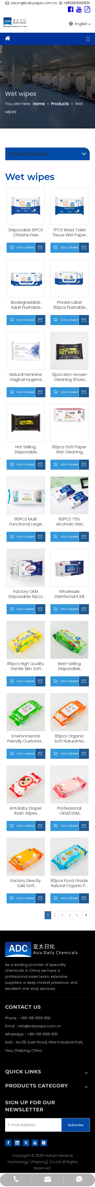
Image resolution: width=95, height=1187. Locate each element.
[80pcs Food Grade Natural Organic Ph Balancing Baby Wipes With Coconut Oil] (69, 856)
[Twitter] (26, 1142)
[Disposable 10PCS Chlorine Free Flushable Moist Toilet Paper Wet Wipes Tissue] (26, 206)
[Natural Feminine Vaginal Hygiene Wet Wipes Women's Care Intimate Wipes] (26, 350)
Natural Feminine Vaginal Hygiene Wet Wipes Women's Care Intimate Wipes (25, 377)
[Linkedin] (17, 1142)
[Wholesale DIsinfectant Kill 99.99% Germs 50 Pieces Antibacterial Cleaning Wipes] (69, 567)
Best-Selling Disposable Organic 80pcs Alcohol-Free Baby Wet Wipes (69, 666)
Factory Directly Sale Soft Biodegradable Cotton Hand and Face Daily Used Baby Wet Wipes (25, 883)
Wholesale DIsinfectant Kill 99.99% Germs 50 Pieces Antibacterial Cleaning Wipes (69, 594)
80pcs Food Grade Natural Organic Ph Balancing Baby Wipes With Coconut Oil (69, 883)
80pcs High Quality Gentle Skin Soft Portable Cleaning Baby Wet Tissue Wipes (25, 666)
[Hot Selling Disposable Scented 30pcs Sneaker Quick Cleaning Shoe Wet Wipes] (26, 423)
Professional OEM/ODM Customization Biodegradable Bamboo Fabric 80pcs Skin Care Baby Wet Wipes (69, 811)
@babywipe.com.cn (43, 1026)
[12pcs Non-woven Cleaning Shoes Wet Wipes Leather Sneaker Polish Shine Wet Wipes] (69, 350)
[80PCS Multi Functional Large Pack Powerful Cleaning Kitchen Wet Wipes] (26, 495)
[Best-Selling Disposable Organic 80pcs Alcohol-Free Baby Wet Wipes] (69, 639)
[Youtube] (35, 1142)
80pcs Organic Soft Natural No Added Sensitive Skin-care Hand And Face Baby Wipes (69, 739)
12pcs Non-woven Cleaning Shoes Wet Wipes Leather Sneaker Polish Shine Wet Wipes (69, 377)
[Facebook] (8, 1142)
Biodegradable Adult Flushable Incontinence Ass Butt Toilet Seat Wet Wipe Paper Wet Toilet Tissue (26, 305)
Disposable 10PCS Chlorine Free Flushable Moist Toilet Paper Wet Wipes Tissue (26, 233)
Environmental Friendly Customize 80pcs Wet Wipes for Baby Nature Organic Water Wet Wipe (26, 739)
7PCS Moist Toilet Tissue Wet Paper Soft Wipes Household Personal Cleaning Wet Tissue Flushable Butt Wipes (69, 233)
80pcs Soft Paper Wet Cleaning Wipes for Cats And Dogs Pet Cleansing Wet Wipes (69, 450)
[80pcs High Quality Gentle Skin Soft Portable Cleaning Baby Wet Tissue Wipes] (26, 639)
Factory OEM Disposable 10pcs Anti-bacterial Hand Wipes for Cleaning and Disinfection (26, 594)
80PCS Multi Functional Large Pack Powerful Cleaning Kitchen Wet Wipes (25, 522)
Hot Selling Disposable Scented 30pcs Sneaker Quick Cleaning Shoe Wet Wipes (26, 450)
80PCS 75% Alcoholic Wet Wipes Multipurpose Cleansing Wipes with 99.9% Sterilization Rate (69, 522)
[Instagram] (44, 1142)
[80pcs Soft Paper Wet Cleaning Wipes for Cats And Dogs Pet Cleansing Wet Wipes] (69, 415)
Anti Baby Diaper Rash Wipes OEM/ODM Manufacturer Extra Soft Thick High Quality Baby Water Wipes (26, 811)
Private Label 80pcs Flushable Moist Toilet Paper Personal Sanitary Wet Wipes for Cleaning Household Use (69, 305)
